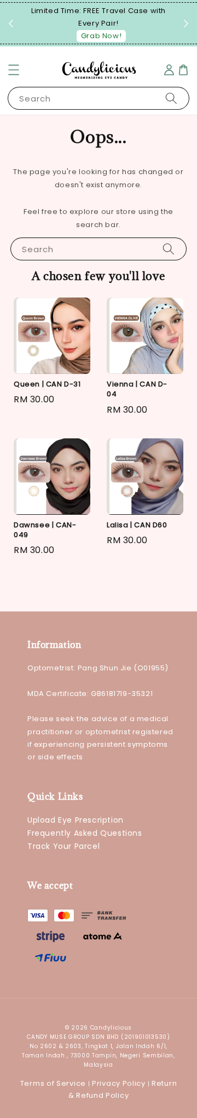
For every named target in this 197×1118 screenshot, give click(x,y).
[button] (14, 70)
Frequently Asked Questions (84, 833)
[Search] (171, 98)
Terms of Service (53, 1083)
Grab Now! (101, 36)
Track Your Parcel (63, 846)
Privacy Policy (119, 1083)
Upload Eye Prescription (75, 819)
